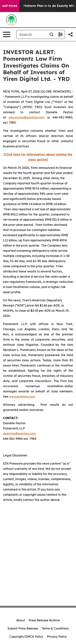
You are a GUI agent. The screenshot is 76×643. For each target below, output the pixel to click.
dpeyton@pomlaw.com (19, 433)
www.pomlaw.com (22, 396)
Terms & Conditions (55, 628)
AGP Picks (9, 6)
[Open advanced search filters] (60, 34)
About (20, 620)
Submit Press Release (23, 628)
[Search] (51, 34)
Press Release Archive (44, 620)
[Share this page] (70, 34)
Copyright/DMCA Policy (26, 636)
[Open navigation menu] (6, 34)
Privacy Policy (57, 636)
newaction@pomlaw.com (26, 117)
